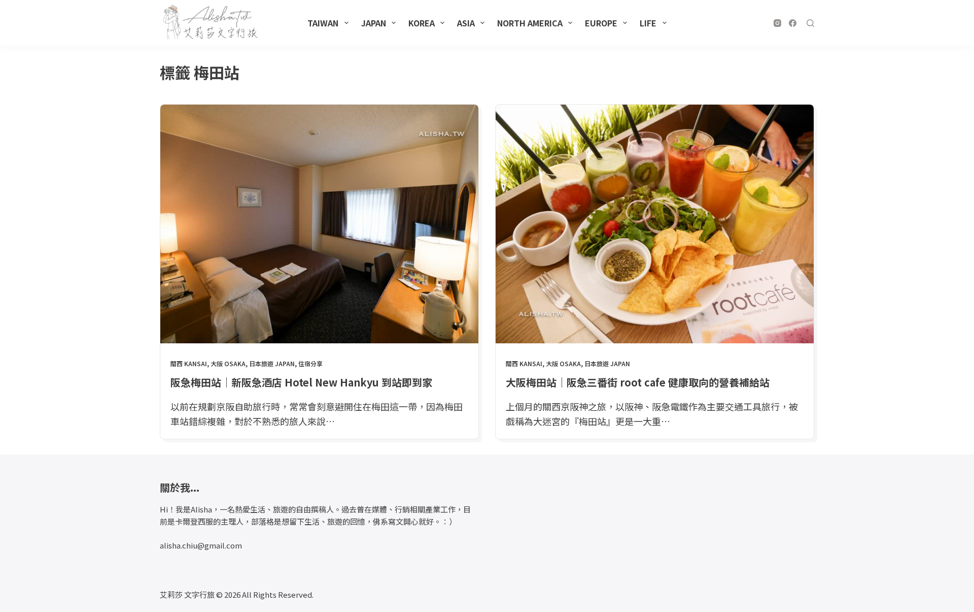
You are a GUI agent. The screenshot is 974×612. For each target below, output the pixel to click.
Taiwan (322, 23)
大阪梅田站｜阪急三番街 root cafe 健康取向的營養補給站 (638, 382)
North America (530, 23)
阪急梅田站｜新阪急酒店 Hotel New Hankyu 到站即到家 (301, 382)
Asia (466, 23)
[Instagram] (777, 23)
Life (648, 23)
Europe (601, 23)
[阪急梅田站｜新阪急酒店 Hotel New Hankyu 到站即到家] (319, 224)
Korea (421, 23)
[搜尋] (810, 23)
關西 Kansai (188, 363)
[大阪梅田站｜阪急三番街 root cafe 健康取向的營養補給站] (655, 224)
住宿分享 (310, 363)
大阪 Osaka (228, 363)
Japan (373, 23)
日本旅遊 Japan (272, 363)
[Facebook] (792, 23)
